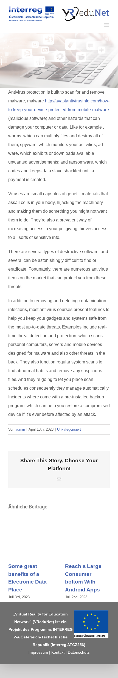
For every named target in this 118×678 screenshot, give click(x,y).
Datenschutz (78, 652)
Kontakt (57, 652)
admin (20, 429)
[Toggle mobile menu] (107, 25)
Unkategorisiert (69, 429)
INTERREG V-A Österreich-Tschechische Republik (43, 637)
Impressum (38, 652)
